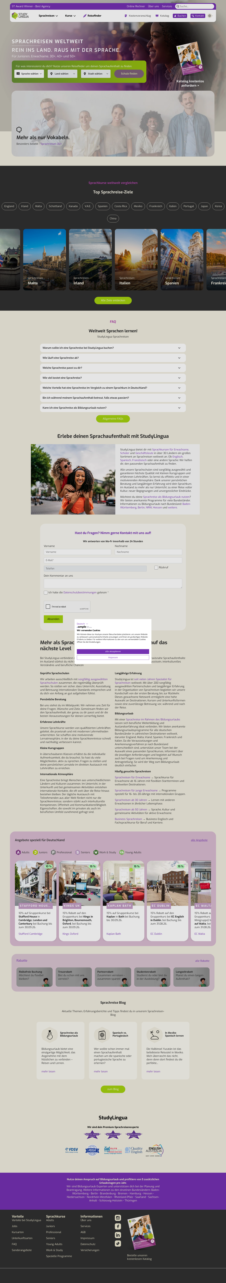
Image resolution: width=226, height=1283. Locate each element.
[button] (82, 624)
